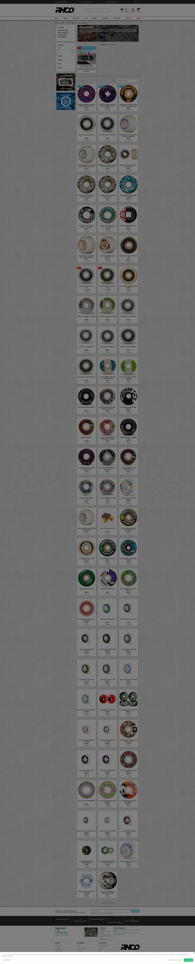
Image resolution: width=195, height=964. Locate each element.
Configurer (6, 960)
